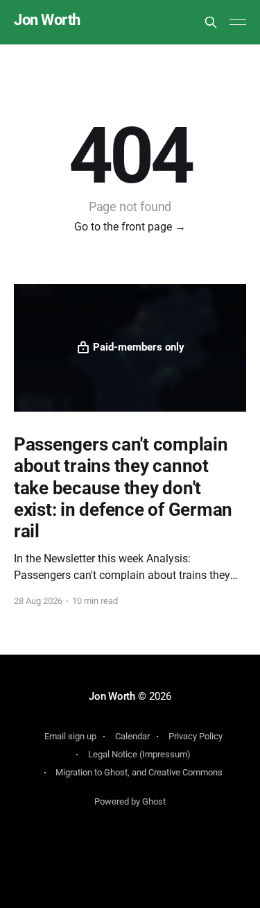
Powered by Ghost (130, 801)
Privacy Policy (195, 736)
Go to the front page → (130, 226)
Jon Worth (47, 20)
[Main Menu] (237, 22)
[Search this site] (211, 22)
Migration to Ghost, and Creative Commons (139, 772)
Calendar (132, 736)
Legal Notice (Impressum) (139, 754)
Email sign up (70, 736)
